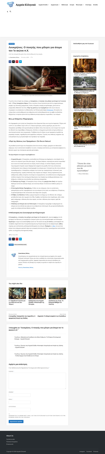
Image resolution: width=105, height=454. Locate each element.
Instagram (82, 451)
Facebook (89, 451)
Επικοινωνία (9, 444)
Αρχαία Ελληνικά (26, 4)
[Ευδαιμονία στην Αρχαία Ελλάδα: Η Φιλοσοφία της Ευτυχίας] (37, 293)
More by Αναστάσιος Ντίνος (25, 267)
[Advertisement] (52, 26)
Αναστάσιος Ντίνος (14, 57)
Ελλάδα (95, 5)
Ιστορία (72, 5)
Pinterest (95, 451)
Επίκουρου (50, 110)
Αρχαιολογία (54, 5)
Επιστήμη (88, 5)
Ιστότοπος (12, 406)
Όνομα (11, 392)
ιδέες (54, 226)
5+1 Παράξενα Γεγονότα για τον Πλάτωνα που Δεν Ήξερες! (17, 302)
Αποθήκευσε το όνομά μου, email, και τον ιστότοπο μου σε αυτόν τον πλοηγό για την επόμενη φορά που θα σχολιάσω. (37, 416)
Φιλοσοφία (79, 5)
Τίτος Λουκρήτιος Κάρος (20, 244)
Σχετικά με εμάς (10, 439)
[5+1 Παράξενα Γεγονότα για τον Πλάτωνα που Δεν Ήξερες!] (17, 293)
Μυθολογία (65, 5)
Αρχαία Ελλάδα (43, 5)
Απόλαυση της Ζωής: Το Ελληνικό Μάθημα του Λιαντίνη (56, 302)
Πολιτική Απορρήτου (12, 441)
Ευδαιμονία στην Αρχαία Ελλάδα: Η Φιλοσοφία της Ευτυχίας (36, 302)
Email (11, 399)
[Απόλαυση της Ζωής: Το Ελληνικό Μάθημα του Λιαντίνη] (57, 293)
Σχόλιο (11, 371)
